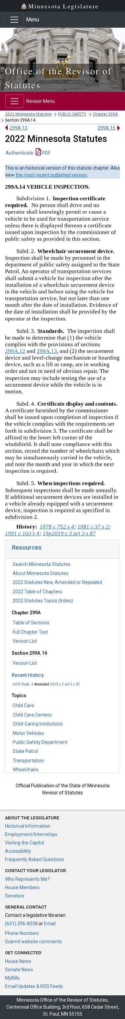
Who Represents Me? (27, 879)
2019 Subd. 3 (23, 684)
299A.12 (15, 351)
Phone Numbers (22, 933)
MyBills (12, 978)
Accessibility (18, 851)
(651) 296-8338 (21, 923)
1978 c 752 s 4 (57, 527)
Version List (25, 641)
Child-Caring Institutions (38, 724)
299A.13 (18, 128)
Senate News (19, 969)
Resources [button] (27, 547)
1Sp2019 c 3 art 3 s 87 (69, 533)
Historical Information (27, 826)
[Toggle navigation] (14, 19)
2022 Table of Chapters (37, 591)
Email (50, 923)
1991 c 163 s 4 (22, 533)
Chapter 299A (105, 114)
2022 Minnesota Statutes (28, 114)
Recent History (28, 675)
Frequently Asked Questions (34, 859)
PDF (45, 153)
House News (18, 961)
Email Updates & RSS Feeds (34, 986)
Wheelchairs (25, 769)
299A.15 (106, 128)
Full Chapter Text (30, 632)
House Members (22, 887)
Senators (14, 895)
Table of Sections (31, 622)
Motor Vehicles (28, 733)
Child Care (23, 705)
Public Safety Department (40, 742)
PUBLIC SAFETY (72, 114)
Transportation (28, 760)
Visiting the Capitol (24, 842)
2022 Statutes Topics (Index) (43, 600)
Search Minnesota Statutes (41, 564)
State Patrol (25, 751)
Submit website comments (33, 941)
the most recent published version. (52, 175)
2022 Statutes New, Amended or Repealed (57, 582)
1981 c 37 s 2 (93, 527)
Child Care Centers (32, 715)
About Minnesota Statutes (40, 573)
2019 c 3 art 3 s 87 (65, 684)
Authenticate (19, 153)
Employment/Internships (31, 834)
